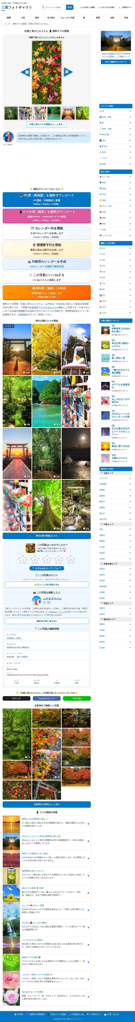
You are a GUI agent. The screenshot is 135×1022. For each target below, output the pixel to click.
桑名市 (102, 502)
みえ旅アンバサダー (31, 615)
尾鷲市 (102, 624)
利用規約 (22, 314)
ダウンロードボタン (48, 37)
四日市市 (103, 519)
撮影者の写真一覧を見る (47, 621)
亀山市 (102, 513)
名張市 (102, 614)
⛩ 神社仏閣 (104, 135)
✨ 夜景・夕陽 (105, 129)
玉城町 (102, 592)
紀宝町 (102, 648)
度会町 (102, 598)
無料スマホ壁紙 (19, 24)
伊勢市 (102, 569)
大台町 (102, 547)
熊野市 (102, 642)
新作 (37, 17)
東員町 (102, 490)
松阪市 (102, 535)
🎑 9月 (102, 295)
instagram (53, 612)
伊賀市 (102, 608)
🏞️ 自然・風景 (105, 117)
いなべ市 (103, 478)
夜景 (98, 17)
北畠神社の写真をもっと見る (47, 804)
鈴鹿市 (102, 508)
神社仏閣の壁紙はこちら (47, 536)
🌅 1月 (102, 248)
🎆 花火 (102, 140)
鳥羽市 (102, 581)
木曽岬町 (103, 484)
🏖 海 (101, 123)
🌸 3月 (102, 260)
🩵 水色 (102, 194)
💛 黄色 (102, 200)
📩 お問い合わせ (111, 1014)
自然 (112, 17)
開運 (9, 17)
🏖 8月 (102, 289)
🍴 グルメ (103, 158)
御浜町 (102, 636)
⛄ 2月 (102, 254)
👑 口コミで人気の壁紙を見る (46, 585)
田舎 (126, 17)
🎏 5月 (102, 272)
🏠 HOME (18, 1014)
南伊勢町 (103, 586)
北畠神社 (34, 307)
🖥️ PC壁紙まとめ (76, 1014)
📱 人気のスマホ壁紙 (56, 1014)
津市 (101, 529)
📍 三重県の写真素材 (35, 1014)
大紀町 (102, 559)
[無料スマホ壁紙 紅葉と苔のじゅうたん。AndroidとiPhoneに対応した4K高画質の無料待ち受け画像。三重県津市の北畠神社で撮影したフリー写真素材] (46, 72)
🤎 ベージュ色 (105, 236)
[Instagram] (48, 602)
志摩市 (102, 575)
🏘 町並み (103, 146)
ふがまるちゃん (48, 307)
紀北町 (102, 630)
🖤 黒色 (102, 224)
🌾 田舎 (102, 152)
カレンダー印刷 (67, 17)
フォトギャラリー (17, 8)
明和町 (102, 541)
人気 (23, 17)
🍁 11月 (102, 307)
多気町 (102, 553)
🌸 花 (101, 111)
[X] (44, 602)
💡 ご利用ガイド (125, 7)
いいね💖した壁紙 (88, 7)
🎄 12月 (102, 313)
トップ (7, 24)
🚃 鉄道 (102, 164)
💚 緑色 (102, 189)
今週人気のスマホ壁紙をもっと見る (46, 124)
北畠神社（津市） (14, 638)
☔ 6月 (102, 278)
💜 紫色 (102, 218)
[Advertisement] (47, 166)
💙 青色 (102, 183)
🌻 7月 (102, 284)
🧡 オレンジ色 (105, 206)
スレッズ (62, 612)
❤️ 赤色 (102, 212)
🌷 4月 (102, 266)
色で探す (51, 17)
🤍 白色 (102, 230)
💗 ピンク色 (104, 177)
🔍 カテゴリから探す (106, 7)
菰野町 (102, 496)
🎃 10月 (102, 301)
